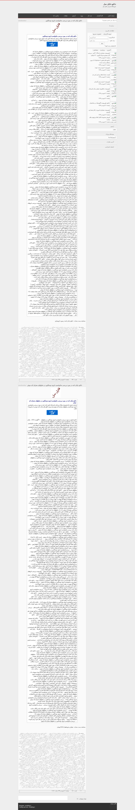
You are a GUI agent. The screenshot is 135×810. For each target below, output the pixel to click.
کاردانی (47, 372)
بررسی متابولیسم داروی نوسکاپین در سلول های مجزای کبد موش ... (59, 756)
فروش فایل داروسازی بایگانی (68, 376)
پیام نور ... (40, 372)
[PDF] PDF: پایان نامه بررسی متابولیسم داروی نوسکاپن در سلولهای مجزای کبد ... (45, 747)
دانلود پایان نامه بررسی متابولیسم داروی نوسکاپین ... (49, 335)
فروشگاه (34, 372)
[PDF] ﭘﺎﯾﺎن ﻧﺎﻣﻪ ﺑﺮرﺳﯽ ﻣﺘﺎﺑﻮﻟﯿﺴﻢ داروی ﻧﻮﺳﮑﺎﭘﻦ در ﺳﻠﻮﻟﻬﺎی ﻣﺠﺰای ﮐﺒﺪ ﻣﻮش (52, 360)
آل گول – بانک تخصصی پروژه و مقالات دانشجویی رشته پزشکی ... (62, 755)
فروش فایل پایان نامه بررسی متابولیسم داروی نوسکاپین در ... (52, 368)
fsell (81, 379)
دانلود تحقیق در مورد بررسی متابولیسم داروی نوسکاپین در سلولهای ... (53, 761)
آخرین (109, 50)
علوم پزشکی (52, 253)
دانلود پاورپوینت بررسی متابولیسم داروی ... (69, 351)
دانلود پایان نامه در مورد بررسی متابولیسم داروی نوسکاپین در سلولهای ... (44, 746)
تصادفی (95, 50)
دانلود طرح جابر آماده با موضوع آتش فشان (74, 788)
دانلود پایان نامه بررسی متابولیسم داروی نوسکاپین (63, 71)
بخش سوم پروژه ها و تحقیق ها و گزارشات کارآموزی (47, 376)
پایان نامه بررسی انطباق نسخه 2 (37, 360)
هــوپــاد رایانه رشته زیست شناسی (35, 374)
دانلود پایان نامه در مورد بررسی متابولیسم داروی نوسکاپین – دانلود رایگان (37, 328)
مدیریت (70, 372)
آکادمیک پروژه (42, 350)
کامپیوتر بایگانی (49, 369)
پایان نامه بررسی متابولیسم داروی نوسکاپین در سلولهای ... (58, 340)
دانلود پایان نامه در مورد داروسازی (64, 321)
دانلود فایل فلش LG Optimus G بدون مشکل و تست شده (100, 63)
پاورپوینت (64, 374)
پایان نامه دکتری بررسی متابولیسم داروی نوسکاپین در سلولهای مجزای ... (54, 737)
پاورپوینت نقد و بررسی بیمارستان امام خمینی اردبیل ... (72, 786)
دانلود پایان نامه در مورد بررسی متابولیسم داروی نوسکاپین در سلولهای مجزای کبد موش (54, 385)
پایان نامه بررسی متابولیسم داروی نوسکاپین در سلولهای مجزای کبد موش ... (42, 358)
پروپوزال (77, 374)
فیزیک (59, 372)
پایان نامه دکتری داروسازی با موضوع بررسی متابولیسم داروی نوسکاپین (56, 338)
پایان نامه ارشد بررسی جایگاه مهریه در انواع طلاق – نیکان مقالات (69, 365)
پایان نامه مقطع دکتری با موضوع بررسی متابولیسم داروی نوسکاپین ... (66, 332)
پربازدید (102, 50)
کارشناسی (46, 120)
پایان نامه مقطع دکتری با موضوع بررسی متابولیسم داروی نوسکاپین (49, 367)
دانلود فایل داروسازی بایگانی (34, 355)
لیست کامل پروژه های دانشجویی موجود (60, 345)
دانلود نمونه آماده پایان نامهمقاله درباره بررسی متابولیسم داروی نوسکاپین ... (46, 766)
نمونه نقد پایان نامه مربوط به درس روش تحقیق (57, 787)
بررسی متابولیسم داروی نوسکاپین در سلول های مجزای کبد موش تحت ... (43, 768)
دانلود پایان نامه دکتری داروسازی (40, 332)
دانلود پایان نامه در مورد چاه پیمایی (74, 367)
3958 (30, 367)
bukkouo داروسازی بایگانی (40, 371)
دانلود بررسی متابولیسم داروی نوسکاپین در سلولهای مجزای (38, 359)
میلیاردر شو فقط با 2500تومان (65, 727)
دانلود (75, 51)
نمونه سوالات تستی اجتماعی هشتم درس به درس (33, 787)
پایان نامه (77, 372)
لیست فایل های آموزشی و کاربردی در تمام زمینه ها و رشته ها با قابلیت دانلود (54, 349)
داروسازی (66, 151)
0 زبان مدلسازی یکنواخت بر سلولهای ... (58, 774)
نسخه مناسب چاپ (33, 781)
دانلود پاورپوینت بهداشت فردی (77, 787)
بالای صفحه (113, 803)
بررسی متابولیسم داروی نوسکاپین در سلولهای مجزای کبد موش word (37, 773)
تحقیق (82, 374)
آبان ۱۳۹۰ (48, 374)
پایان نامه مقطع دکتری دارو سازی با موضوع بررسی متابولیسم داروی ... (56, 342)
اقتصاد (64, 372)
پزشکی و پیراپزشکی (35, 363)
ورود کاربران (107, 34)
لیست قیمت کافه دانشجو (60, 369)
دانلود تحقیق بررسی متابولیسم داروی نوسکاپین (66, 328)
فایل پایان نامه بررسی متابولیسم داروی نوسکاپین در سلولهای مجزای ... (56, 770)
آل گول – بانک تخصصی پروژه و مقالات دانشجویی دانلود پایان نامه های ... (52, 344)
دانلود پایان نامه (46, 38)
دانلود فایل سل (109, 4)
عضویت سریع (97, 34)
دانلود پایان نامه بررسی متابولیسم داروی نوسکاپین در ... (51, 356)
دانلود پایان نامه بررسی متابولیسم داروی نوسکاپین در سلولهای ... (61, 353)
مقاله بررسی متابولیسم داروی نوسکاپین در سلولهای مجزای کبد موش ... (68, 752)
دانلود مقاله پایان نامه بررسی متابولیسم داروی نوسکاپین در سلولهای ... (63, 734)
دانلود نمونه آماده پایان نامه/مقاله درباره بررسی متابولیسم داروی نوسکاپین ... (60, 337)
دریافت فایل (52, 44)
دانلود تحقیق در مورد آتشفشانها (53, 763)
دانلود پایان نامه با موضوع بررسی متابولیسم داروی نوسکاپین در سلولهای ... (67, 329)
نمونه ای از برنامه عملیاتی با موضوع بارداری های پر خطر (57, 346)
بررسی (75, 59)
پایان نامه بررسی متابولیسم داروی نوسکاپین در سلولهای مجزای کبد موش (59, 355)
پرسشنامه (26, 373)
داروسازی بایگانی (33, 356)
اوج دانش (31, 376)
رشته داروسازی (61, 104)
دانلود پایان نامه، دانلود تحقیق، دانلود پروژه (66, 354)
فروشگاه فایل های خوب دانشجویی (53, 373)
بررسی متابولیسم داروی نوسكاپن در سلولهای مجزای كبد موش (36, 364)
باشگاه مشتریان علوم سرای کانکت (65, 371)
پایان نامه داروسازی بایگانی (48, 354)
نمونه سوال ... (56, 374)
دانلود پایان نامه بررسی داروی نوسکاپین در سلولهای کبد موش (63, 341)
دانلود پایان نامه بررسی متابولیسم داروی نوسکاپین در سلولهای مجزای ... (37, 748)
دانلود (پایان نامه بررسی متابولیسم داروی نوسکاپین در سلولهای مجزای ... (58, 363)
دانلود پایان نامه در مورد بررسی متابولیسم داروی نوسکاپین (64, 20)
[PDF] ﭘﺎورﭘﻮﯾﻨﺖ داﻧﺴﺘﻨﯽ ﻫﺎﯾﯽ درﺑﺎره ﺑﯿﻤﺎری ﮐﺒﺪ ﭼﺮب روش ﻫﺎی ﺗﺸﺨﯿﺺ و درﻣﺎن (39, 784)
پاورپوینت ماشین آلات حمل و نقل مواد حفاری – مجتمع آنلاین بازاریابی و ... (54, 778)
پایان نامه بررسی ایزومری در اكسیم (76, 368)
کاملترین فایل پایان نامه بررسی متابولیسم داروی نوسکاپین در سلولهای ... (57, 347)
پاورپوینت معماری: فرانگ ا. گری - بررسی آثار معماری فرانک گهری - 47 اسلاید (99, 55)
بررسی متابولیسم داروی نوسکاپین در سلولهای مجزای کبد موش (63, 733)
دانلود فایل (54, 351)
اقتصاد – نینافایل (47, 782)
